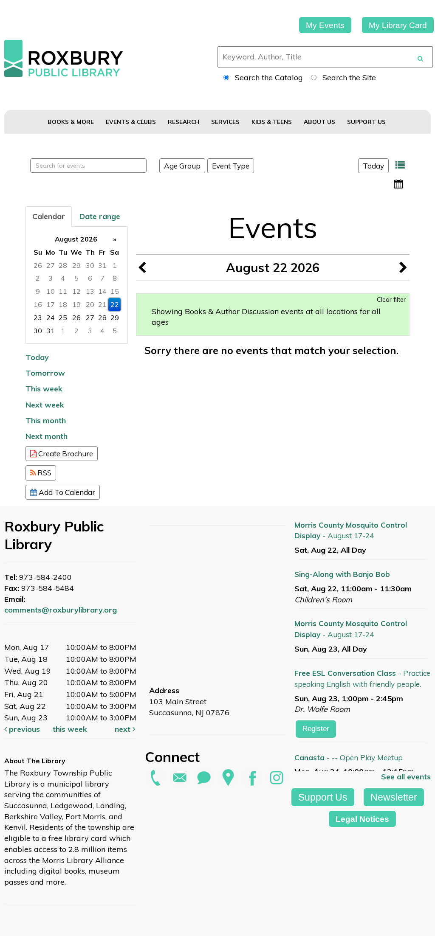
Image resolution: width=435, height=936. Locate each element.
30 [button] (90, 265)
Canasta (348, 757)
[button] (400, 165)
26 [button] (38, 265)
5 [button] (76, 278)
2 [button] (38, 278)
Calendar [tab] (48, 216)
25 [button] (63, 317)
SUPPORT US (367, 121)
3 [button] (50, 278)
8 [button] (115, 278)
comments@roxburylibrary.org (60, 610)
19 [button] (76, 304)
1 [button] (115, 265)
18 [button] (63, 304)
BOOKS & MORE (72, 121)
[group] (76, 285)
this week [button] (70, 729)
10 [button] (50, 291)
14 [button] (102, 291)
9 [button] (38, 291)
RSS (43, 472)
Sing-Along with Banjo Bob (342, 574)
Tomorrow (45, 373)
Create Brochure (65, 453)
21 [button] (102, 304)
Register (315, 729)
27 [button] (50, 265)
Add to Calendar (66, 492)
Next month (46, 436)
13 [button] (90, 291)
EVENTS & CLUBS (132, 121)
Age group (182, 165)
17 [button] (50, 304)
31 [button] (102, 265)
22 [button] (114, 304)
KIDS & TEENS (272, 121)
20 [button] (90, 304)
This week (43, 389)
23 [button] (38, 317)
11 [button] (63, 291)
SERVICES (226, 121)
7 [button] (102, 278)
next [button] (124, 729)
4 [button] (63, 278)
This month (45, 420)
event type (230, 165)
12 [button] (76, 291)
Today (373, 165)
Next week (44, 405)
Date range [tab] (99, 216)
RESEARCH (184, 121)
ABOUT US (320, 121)
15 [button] (114, 291)
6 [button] (90, 278)
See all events (406, 776)
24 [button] (50, 317)
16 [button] (38, 304)
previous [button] (23, 729)
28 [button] (63, 265)
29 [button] (76, 265)
